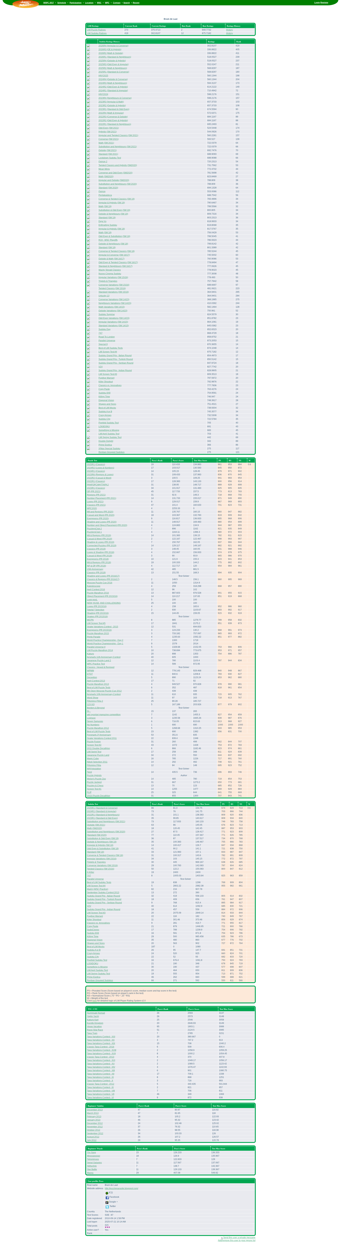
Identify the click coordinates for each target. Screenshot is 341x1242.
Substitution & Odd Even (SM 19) (114, 210)
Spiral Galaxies (94, 1162)
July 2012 (91, 1140)
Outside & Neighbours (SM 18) (113, 244)
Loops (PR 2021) (95, 501)
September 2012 (95, 1133)
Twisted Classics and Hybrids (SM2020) (118, 165)
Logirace (91, 718)
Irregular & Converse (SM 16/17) (114, 255)
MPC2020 (92, 508)
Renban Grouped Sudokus (112, 452)
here (94, 1000)
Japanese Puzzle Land (98, 755)
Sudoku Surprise (107, 314)
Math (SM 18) (105, 232)
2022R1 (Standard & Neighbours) (115, 124)
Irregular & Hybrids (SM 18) (112, 229)
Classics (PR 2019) (96, 549)
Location (89, 3)
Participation (76, 3)
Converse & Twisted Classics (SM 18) (117, 251)
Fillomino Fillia (94, 765)
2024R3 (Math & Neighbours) (113, 83)
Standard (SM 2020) (108, 187)
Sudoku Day (104, 329)
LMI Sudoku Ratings (97, 33)
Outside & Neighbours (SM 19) (113, 214)
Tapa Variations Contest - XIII (101, 1070)
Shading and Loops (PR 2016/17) (103, 576)
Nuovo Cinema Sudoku (110, 273)
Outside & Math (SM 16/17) (112, 258)
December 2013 (95, 1110)
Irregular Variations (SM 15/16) (113, 277)
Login (317, 2)
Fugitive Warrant (106, 378)
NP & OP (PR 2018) (96, 566)
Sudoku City (104, 419)
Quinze (102, 191)
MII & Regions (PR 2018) (99, 562)
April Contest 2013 (96, 681)
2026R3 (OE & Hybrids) (110, 49)
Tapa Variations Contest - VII (100, 1094)
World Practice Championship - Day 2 (105, 640)
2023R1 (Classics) (96, 488)
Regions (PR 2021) (96, 495)
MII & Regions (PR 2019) (99, 535)
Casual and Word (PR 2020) (100, 515)
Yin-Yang (91, 1152)
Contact (116, 3)
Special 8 (103, 344)
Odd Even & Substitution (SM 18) (114, 236)
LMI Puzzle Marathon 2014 (100, 650)
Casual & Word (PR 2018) (99, 555)
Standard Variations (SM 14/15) (114, 325)
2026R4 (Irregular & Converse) (113, 45)
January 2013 (93, 1120)
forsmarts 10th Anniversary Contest (104, 694)
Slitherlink (92, 1166)
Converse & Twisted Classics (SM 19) (117, 199)
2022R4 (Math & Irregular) (111, 113)
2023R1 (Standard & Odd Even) (114, 109)
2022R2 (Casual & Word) (99, 478)
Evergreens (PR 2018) (98, 559)
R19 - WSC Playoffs (108, 240)
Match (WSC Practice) (97, 889)
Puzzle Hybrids (94, 775)
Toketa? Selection (95, 610)
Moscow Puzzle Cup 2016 (99, 582)
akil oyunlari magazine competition (104, 714)
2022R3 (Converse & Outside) (113, 116)
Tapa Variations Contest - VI (100, 1097)
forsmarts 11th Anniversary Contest (103, 657)
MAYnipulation (94, 768)
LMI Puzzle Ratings (96, 30)
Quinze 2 (103, 161)
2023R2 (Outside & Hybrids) (112, 105)
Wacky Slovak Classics (110, 270)
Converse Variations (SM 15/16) (114, 285)
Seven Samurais (95, 721)
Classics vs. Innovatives (110, 385)
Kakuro (90, 653)
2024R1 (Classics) (96, 471)
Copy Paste (104, 389)
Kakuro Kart (92, 1020)
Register (324, 2)
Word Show (92, 697)
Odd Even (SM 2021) (109, 128)
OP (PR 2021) (94, 491)
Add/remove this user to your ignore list (236, 1240)
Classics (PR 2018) (96, 572)
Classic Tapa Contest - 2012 (100, 1084)
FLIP (89, 792)
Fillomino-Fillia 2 (95, 701)
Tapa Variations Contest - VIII (101, 1091)
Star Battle (92, 1169)
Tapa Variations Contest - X (100, 1080)
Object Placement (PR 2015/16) (102, 596)
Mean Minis (104, 169)
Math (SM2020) (106, 176)
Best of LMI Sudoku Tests (111, 348)
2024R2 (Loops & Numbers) (100, 468)
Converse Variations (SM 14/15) (114, 299)
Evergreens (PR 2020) (98, 518)
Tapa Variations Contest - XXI (101, 1036)
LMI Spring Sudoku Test (110, 437)
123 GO (90, 704)
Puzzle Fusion (94, 741)
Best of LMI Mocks (107, 408)
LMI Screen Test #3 (108, 374)
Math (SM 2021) (106, 143)
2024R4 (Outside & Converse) (113, 79)
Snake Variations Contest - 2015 (102, 626)
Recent (136, 3)
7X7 (100, 333)
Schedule (61, 3)
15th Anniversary (95, 569)
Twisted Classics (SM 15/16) (112, 288)
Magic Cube (93, 758)
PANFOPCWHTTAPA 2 (98, 484)
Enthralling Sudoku (108, 225)
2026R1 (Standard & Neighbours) (115, 57)
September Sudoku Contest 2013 (103, 892)
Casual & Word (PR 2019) (99, 539)
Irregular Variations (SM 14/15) (113, 322)
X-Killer (90, 872)
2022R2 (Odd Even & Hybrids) (113, 120)
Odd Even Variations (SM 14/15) (114, 318)
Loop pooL (92, 599)
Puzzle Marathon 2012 (98, 728)
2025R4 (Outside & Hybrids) (112, 60)
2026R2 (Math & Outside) (111, 53)
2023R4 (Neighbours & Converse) (115, 98)
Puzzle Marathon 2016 (98, 593)
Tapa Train (92, 1033)
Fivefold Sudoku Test (109, 423)
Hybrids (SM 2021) (108, 131)
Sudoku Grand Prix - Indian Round (115, 370)
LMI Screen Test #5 (96, 623)
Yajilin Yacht (93, 1016)
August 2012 (93, 1137)
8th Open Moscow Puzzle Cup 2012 (104, 691)
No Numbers (93, 724)
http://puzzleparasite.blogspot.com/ (121, 1188)
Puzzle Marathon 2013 (98, 684)
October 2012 (93, 1130)
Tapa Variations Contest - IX (100, 1087)
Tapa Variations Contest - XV (101, 1063)
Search (126, 3)
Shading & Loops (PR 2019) (100, 542)
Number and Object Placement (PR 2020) (107, 525)
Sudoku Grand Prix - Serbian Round (116, 363)
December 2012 (95, 1123)
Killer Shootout (106, 381)
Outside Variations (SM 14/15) (113, 310)
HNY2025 (103, 75)
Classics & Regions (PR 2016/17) (103, 579)
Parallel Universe (107, 340)
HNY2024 (103, 94)
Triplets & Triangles (108, 281)
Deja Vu (102, 221)
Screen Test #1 (94, 789)
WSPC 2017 (48, 3)
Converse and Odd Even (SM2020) (115, 173)
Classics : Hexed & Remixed (100, 667)
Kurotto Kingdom (95, 1023)
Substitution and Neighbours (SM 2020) (118, 184)
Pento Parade (93, 637)
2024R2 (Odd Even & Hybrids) (113, 87)
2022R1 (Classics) (96, 481)
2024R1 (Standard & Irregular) (113, 90)
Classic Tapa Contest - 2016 (100, 1047)
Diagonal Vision (106, 400)
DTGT (90, 674)
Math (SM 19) (105, 206)
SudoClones (93, 929)
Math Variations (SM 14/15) (112, 307)
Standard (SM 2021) (108, 154)
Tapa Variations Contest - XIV (101, 1067)
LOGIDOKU (104, 426)
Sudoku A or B (105, 411)
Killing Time (104, 396)
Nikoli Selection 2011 (97, 762)
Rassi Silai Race (95, 1030)
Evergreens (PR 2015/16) (99, 630)
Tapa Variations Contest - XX (101, 1040)
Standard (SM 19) (107, 217)
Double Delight (106, 441)
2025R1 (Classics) (96, 464)
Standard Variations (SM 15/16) (114, 292)
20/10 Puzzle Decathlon (98, 795)
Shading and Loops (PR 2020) (102, 522)
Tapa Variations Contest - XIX (101, 1043)
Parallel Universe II (96, 647)
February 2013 (94, 1116)
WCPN (90, 620)
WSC (99, 3)
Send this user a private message (239, 1237)
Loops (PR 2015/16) (97, 606)
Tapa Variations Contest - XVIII (101, 1050)
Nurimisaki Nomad (96, 1013)
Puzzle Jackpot (94, 782)
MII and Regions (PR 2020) (100, 512)
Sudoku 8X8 (104, 393)
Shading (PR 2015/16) (98, 613)
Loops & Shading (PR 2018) (100, 552)
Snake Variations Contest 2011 (102, 738)
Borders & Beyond (96, 708)
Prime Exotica (105, 445)
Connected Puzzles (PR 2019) (101, 545)
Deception (92, 677)
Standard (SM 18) (107, 247)
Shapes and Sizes (107, 404)
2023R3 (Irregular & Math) (111, 102)
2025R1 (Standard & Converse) (114, 72)
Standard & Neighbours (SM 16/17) (115, 266)
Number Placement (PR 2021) (101, 498)
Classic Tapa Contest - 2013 (100, 1057)
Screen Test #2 (94, 745)
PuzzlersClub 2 (94, 528)
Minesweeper (93, 1156)
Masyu (90, 1173)
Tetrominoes (93, 1159)
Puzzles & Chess (95, 785)
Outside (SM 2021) (108, 150)
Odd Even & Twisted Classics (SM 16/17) (118, 262)
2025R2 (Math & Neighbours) (113, 68)
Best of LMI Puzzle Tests (98, 687)
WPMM (90, 670)
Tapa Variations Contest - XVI (101, 1060)
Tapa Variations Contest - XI (100, 1077)
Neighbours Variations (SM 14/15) (115, 303)
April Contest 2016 (96, 589)
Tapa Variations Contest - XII (100, 1074)
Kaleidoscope (93, 586)
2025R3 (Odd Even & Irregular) (114, 64)
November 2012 (95, 1126)
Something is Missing (109, 430)
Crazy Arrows (105, 415)
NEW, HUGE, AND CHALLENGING (104, 603)
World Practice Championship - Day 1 (105, 643)
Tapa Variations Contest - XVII (101, 1053)
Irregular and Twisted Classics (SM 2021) (118, 135)
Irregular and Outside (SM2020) (114, 180)
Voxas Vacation (94, 1026)
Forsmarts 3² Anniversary (99, 735)
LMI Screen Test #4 (108, 352)
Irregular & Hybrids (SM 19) (112, 202)
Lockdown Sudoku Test (110, 158)
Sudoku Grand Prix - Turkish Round (116, 359)
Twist (89, 772)
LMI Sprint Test (94, 752)
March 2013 (93, 1113)
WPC (107, 3)
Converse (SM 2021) (109, 139)
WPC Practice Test (96, 664)
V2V (101, 366)
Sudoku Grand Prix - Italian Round (115, 355)
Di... (89, 711)
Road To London (107, 337)
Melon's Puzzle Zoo (96, 779)
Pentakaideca (105, 195)
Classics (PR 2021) (96, 505)
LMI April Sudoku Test (109, 434)
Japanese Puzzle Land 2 (99, 660)
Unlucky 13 (104, 295)
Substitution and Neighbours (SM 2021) (118, 146)
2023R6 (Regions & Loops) (100, 474)
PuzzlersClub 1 (94, 532)
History (229, 30)
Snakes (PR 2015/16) (97, 616)
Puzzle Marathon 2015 (98, 633)
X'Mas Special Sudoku (109, 448)
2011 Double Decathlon (98, 748)
